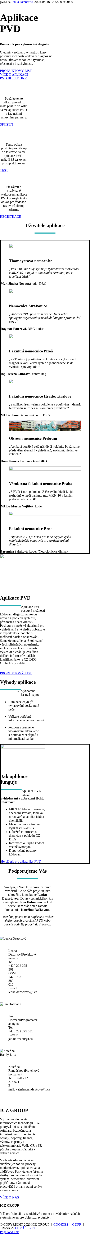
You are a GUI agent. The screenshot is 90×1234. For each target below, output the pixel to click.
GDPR (76, 1224)
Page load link (9, 1232)
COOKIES (60, 1224)
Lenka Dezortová (22, 2)
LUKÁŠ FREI (25, 1228)
